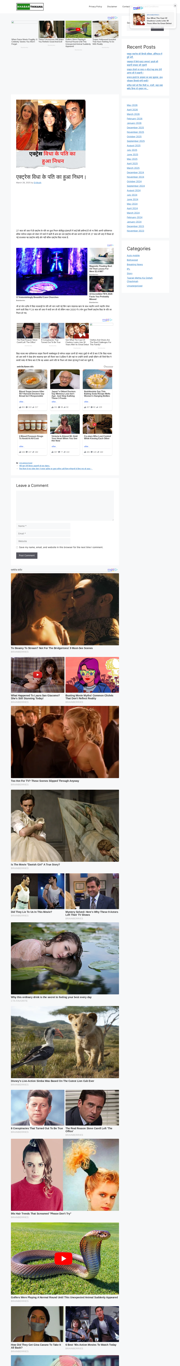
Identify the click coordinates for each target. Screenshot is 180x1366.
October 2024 (134, 181)
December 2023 (135, 226)
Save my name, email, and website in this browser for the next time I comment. (61, 547)
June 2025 (132, 154)
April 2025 (132, 163)
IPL (128, 269)
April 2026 (132, 109)
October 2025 (134, 136)
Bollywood (132, 260)
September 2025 (136, 141)
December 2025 (135, 127)
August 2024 (134, 190)
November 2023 (135, 230)
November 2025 (135, 132)
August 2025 (133, 145)
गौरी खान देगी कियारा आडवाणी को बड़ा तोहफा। (34, 466)
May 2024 (132, 204)
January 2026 (134, 123)
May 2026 (132, 105)
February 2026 (134, 118)
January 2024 (134, 222)
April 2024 (132, 208)
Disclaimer (112, 6)
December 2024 (135, 172)
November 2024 (135, 177)
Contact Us (127, 6)
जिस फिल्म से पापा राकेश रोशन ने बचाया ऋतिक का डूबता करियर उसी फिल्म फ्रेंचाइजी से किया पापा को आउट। (56, 469)
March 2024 (133, 213)
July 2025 (132, 150)
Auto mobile (133, 255)
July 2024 (132, 195)
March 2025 (133, 168)
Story (129, 273)
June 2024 (132, 199)
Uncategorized (25, 463)
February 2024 (134, 217)
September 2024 (136, 186)
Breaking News (135, 264)
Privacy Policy (95, 6)
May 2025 (132, 159)
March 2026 (133, 114)
